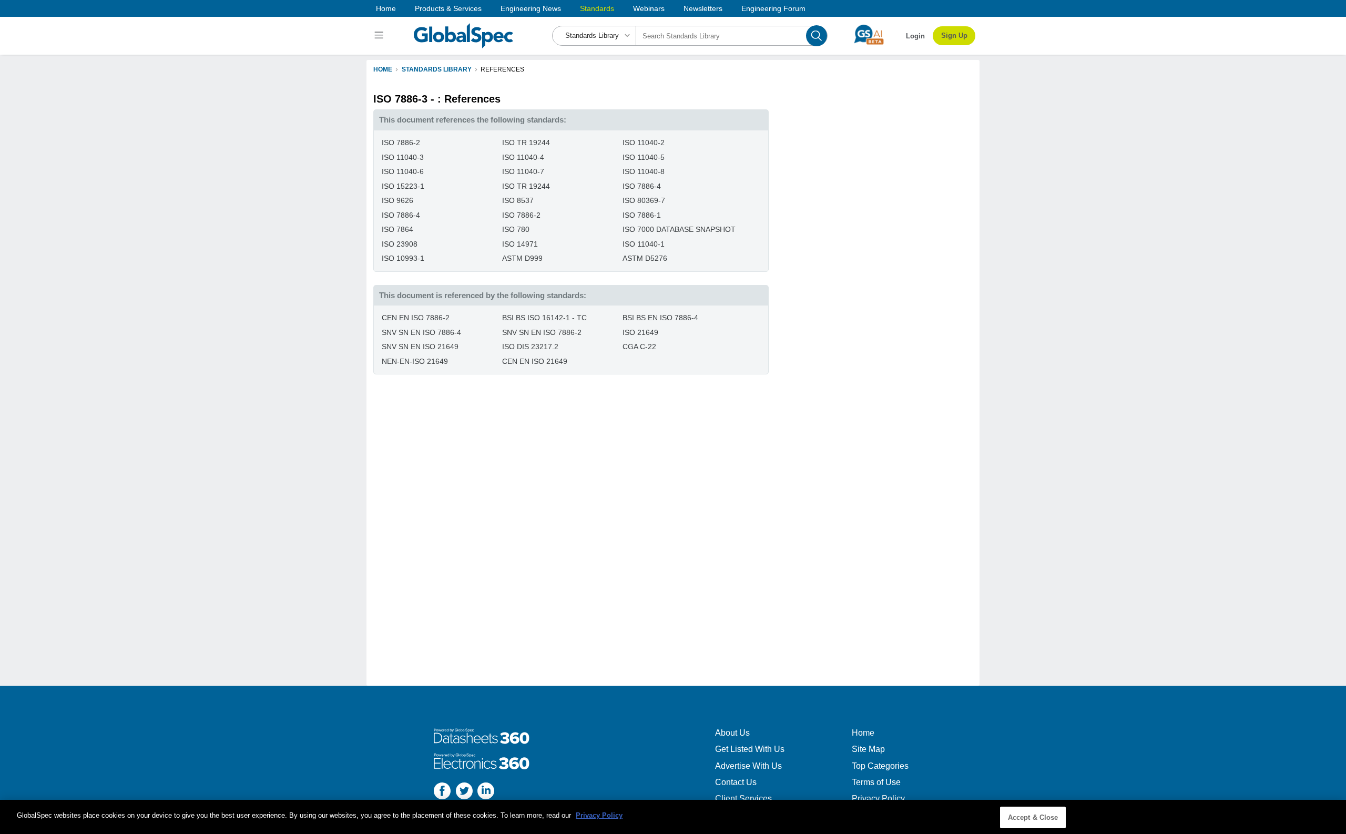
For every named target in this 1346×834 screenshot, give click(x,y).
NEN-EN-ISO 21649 (415, 361)
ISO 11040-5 (644, 157)
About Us (732, 732)
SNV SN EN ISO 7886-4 (421, 332)
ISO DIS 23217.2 (530, 346)
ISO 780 (515, 229)
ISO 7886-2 (401, 142)
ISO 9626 (397, 200)
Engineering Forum (773, 8)
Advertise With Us (748, 765)
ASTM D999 (522, 258)
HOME (382, 69)
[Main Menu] (380, 36)
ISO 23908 (399, 244)
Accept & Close (1033, 817)
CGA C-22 (639, 346)
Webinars (649, 8)
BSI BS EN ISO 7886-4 (660, 317)
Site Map (868, 749)
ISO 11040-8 (644, 171)
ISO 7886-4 (642, 186)
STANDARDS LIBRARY (437, 69)
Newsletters (703, 8)
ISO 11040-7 (523, 171)
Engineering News (531, 8)
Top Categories (880, 765)
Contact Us (736, 782)
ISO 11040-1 (644, 244)
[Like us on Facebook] (442, 792)
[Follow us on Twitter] (464, 792)
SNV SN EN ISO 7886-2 (542, 332)
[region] (673, 817)
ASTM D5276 (645, 258)
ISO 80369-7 (644, 200)
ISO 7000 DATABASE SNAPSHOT (679, 229)
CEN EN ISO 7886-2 (416, 317)
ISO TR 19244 (526, 142)
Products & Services (448, 8)
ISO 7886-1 (642, 215)
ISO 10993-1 (403, 258)
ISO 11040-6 (403, 171)
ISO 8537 (518, 200)
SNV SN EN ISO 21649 (420, 346)
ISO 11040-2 (644, 142)
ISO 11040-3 (403, 157)
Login (915, 36)
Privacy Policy (878, 798)
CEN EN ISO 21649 (534, 361)
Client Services (743, 798)
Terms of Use (876, 782)
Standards (597, 8)
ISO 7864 (397, 229)
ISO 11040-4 (523, 157)
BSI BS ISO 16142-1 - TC (544, 317)
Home (386, 8)
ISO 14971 (520, 244)
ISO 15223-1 (403, 186)
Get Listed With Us (749, 749)
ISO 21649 (640, 332)
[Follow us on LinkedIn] (485, 792)
